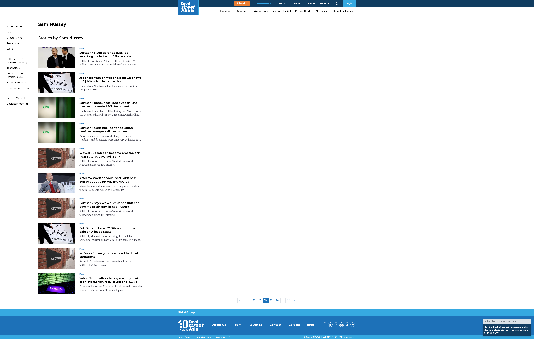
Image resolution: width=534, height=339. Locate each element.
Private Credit (303, 11)
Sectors (242, 11)
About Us (219, 324)
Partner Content (16, 98)
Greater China (14, 37)
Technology (13, 68)
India (9, 32)
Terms (202, 337)
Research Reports (318, 3)
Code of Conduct (223, 337)
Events (281, 3)
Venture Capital (282, 11)
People (82, 174)
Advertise (256, 324)
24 (288, 300)
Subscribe (242, 3)
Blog (310, 324)
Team (237, 324)
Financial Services (16, 82)
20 (277, 300)
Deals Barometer (16, 103)
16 (254, 300)
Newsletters (263, 3)
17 (260, 300)
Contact (275, 324)
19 (271, 300)
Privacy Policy (184, 337)
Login (349, 3)
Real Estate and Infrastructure (15, 75)
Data (297, 3)
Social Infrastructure (18, 88)
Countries (226, 11)
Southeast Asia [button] (15, 26)
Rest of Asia (13, 43)
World (10, 49)
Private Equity (260, 11)
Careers (294, 324)
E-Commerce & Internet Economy (17, 61)
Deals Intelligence (343, 11)
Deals (81, 48)
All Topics (321, 11)
